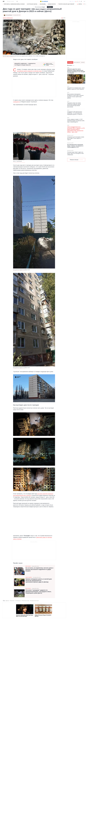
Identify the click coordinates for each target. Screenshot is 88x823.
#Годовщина (18, 600)
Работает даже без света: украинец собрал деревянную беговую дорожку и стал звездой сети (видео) (76, 71)
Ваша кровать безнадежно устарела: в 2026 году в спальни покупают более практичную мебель (75, 96)
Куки (43, 7)
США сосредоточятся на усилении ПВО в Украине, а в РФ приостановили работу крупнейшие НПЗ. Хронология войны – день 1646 (76, 129)
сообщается (16, 101)
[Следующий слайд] (86, 4)
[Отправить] (17, 1)
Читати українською (8, 17)
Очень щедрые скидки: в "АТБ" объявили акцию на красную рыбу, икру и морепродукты (75, 120)
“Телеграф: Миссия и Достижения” (66, 4)
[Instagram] (79, 1)
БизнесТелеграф (52, 4)
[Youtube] (76, 1)
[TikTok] (81, 1)
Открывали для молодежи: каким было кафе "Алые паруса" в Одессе (75, 138)
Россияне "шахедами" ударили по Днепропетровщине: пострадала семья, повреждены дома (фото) (38, 591)
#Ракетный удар (25, 600)
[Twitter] (78, 1)
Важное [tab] (82, 62)
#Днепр (7, 600)
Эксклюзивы (43, 4)
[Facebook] (70, 1)
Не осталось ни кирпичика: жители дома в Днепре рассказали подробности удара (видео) (39, 569)
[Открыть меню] (4, 1)
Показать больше (74, 159)
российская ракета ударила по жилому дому (29, 71)
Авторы (80, 4)
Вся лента (69, 65)
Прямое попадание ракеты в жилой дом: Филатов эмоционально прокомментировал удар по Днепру (39, 580)
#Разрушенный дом (34, 600)
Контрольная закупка (32, 4)
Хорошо (50, 7)
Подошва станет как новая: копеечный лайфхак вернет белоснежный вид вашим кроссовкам (74, 104)
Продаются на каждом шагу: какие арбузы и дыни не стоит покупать (76, 88)
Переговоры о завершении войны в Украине (14, 4)
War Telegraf (28, 566)
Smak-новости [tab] (77, 62)
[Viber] (72, 1)
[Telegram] (74, 1)
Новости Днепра (29, 577)
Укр (84, 1)
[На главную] (44, 1)
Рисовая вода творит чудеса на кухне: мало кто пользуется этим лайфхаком (75, 153)
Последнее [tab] (70, 62)
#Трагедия (12, 600)
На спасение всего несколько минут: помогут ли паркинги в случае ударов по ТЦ (75, 146)
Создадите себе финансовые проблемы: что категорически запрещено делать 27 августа (74, 113)
